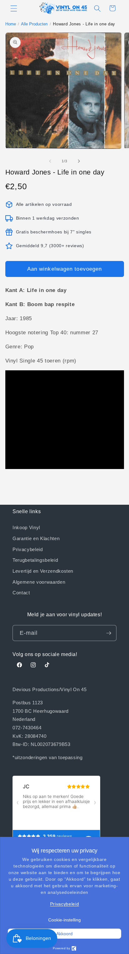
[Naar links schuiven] (50, 161)
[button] (13, 8)
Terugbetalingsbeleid (35, 559)
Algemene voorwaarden (39, 581)
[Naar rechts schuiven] (79, 161)
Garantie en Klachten (36, 538)
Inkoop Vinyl (26, 527)
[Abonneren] (108, 633)
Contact (21, 592)
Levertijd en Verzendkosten (43, 570)
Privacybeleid (28, 549)
